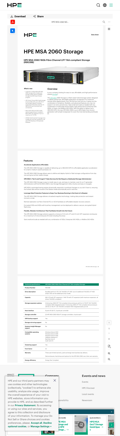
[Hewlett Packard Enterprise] (14, 5)
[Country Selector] (105, 5)
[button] (55, 380)
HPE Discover (88, 388)
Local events (88, 394)
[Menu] (111, 5)
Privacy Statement (25, 405)
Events (85, 382)
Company (52, 376)
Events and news (93, 376)
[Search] (98, 5)
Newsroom (87, 400)
